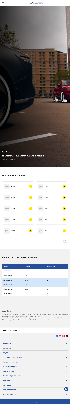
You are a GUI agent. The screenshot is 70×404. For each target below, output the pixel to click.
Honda (9, 330)
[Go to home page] (36, 2)
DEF (64, 241)
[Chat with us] (66, 389)
